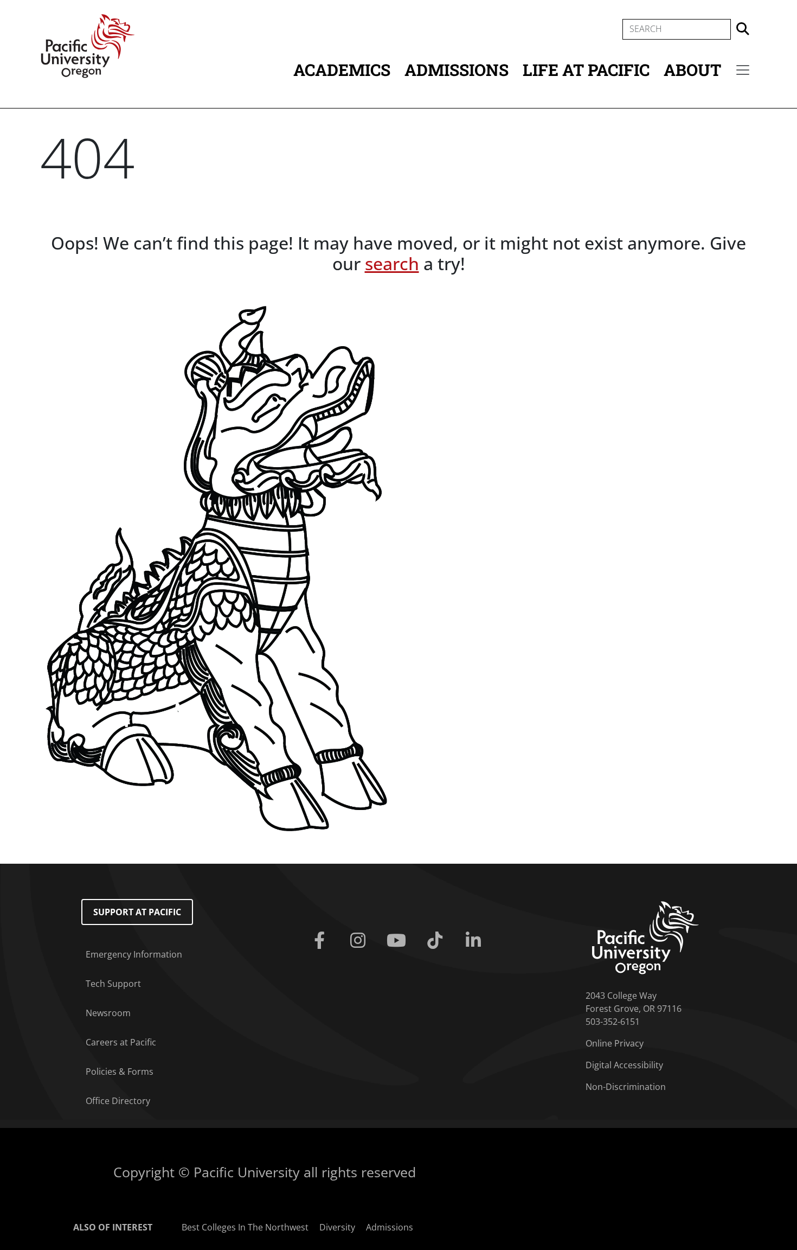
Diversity (337, 1227)
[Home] (88, 45)
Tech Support (113, 984)
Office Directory (118, 1101)
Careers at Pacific (121, 1042)
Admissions (456, 69)
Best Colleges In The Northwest (245, 1227)
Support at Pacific (137, 912)
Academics (341, 69)
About (692, 69)
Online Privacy (615, 1043)
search (392, 263)
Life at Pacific (586, 69)
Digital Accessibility (624, 1065)
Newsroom (108, 1013)
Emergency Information (134, 954)
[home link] (645, 936)
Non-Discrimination (626, 1087)
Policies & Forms (119, 1071)
